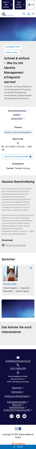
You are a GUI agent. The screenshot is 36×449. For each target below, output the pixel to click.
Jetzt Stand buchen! (19, 4)
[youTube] (24, 416)
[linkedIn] (18, 416)
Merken (30, 267)
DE (31, 5)
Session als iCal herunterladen (18, 157)
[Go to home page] (9, 14)
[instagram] (12, 416)
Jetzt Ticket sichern (6, 4)
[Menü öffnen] (33, 14)
